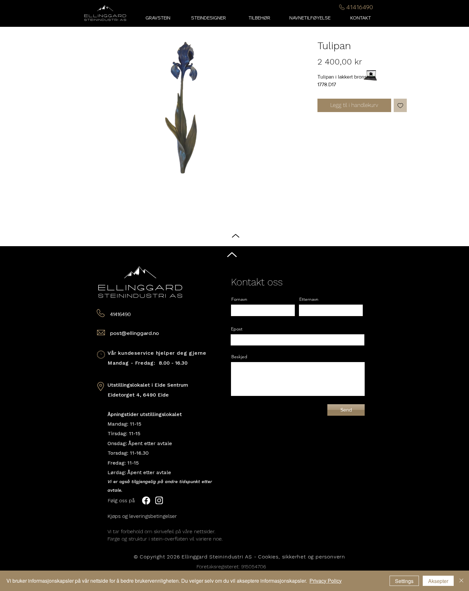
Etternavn (308, 299)
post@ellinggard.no (134, 333)
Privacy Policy (325, 580)
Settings (404, 581)
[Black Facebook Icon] (459, 289)
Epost (236, 329)
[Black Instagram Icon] (459, 301)
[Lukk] (461, 581)
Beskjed (239, 356)
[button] (259, 18)
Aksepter (438, 581)
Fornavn (239, 299)
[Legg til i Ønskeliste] (400, 105)
